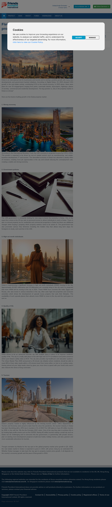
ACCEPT (78, 37)
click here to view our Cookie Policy (28, 42)
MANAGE (92, 37)
